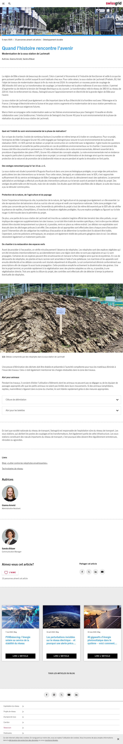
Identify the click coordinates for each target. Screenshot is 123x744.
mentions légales (51, 740)
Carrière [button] (6, 722)
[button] (118, 318)
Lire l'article (20, 656)
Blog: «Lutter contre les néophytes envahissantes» (24, 463)
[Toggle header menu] (3, 3)
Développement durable (53, 40)
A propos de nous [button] (10, 717)
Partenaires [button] (8, 733)
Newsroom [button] (7, 728)
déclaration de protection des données (23, 740)
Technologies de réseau (12, 469)
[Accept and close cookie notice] (118, 739)
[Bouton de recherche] (9, 4)
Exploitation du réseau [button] (11, 706)
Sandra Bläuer (29, 59)
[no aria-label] (82, 572)
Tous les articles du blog (61, 673)
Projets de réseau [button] (10, 711)
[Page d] (113, 3)
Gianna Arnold (16, 59)
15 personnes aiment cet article (28, 40)
